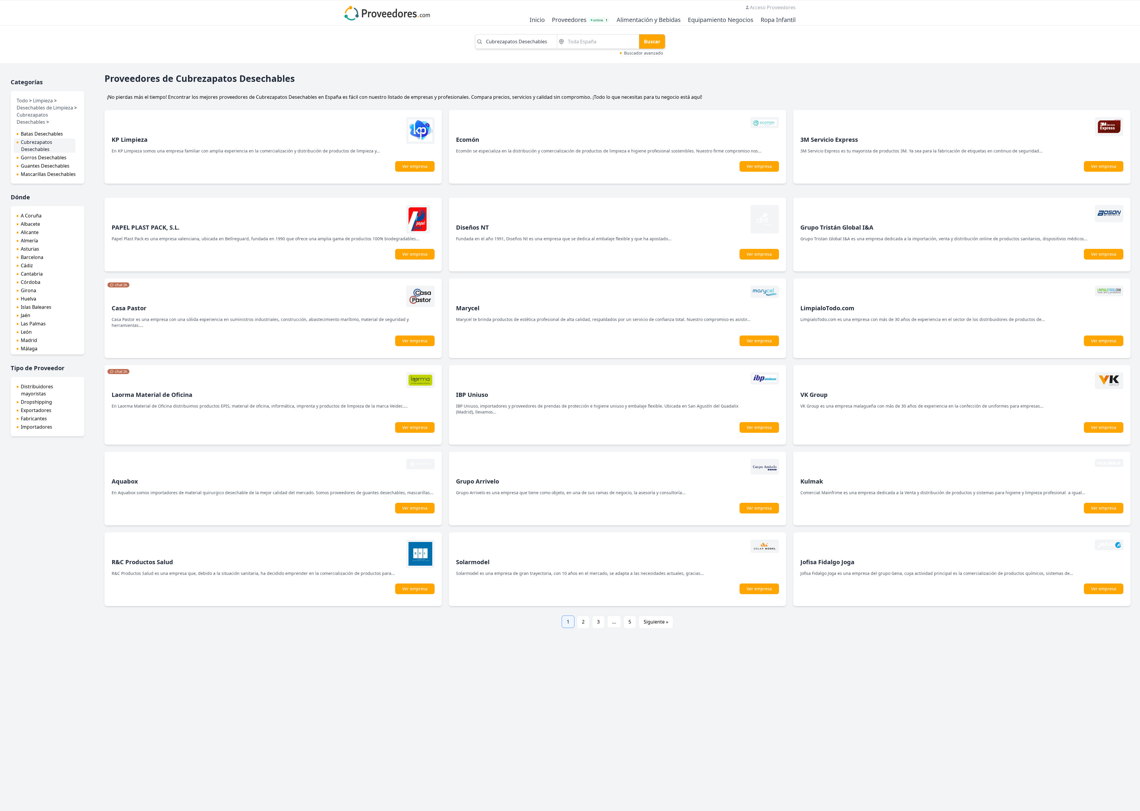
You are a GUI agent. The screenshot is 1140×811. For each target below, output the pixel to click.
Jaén (25, 315)
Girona (28, 290)
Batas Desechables (42, 134)
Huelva (28, 298)
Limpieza (43, 100)
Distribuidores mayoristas (37, 390)
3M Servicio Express (829, 140)
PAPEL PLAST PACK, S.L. (146, 227)
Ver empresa (415, 166)
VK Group (814, 395)
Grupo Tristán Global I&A (836, 227)
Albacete (30, 224)
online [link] (600, 20)
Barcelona (32, 257)
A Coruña (31, 215)
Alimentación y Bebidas (649, 20)
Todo (22, 100)
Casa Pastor (129, 308)
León (26, 332)
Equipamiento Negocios (720, 20)
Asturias (30, 249)
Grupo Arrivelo (477, 481)
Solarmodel (473, 562)
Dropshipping (36, 402)
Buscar (652, 41)
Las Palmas (33, 323)
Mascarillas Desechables (48, 174)
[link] (118, 285)
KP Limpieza (130, 140)
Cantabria (32, 274)
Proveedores (569, 20)
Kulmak (811, 481)
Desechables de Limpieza (45, 107)
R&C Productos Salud (142, 562)
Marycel (467, 308)
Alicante (30, 232)
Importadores (36, 427)
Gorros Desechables (43, 157)
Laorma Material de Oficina (152, 395)
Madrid (29, 340)
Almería (29, 240)
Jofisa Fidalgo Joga (827, 562)
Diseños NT (472, 227)
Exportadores (36, 410)
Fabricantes (34, 418)
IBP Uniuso (472, 395)
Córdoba (30, 282)
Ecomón (467, 140)
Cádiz (27, 265)
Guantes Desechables (45, 166)
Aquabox (125, 481)
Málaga (29, 348)
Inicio (537, 20)
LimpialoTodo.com (827, 308)
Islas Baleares (36, 307)
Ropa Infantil (778, 20)
